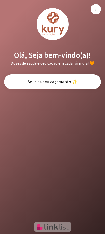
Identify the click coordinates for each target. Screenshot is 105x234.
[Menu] (96, 9)
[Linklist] (53, 227)
